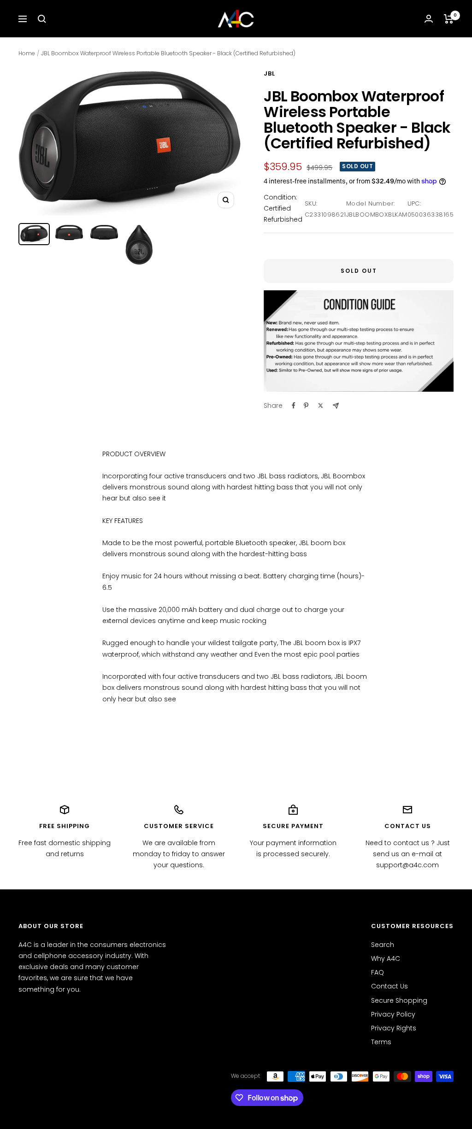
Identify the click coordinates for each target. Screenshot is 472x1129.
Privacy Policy (393, 1014)
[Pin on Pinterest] (306, 405)
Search (382, 944)
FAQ (377, 972)
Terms (381, 1042)
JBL (269, 73)
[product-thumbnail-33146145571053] (104, 232)
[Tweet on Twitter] (320, 405)
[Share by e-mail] (336, 406)
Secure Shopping (399, 1000)
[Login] (429, 19)
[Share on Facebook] (293, 405)
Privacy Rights (393, 1028)
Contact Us (389, 986)
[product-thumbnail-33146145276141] (34, 234)
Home (26, 53)
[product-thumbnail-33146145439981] (139, 244)
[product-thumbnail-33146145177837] (69, 232)
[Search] (42, 19)
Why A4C (385, 958)
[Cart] (449, 19)
